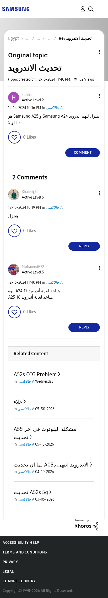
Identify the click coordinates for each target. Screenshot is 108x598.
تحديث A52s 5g (31, 492)
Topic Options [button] (90, 52)
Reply (84, 246)
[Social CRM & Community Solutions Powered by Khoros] (86, 524)
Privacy (10, 562)
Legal (8, 571)
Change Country (19, 581)
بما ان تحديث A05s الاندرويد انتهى (51, 465)
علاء (18, 402)
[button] (90, 96)
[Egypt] (15, 8)
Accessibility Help (21, 542)
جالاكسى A (54, 108)
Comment (82, 152)
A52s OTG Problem (35, 374)
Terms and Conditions (25, 552)
